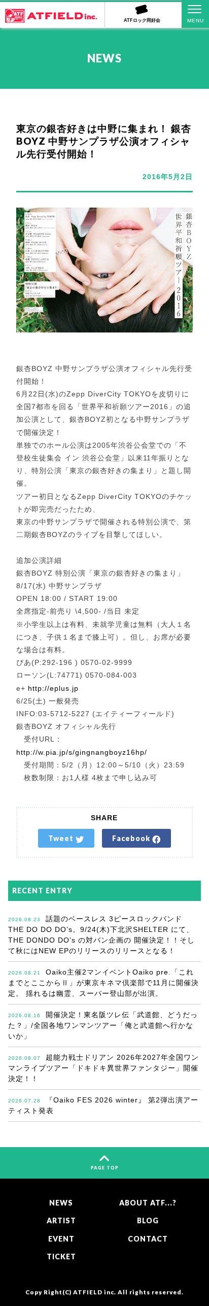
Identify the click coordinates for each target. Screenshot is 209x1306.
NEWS (61, 1202)
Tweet (62, 838)
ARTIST (61, 1220)
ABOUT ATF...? (148, 1202)
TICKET (61, 1256)
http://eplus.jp (53, 688)
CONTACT (148, 1238)
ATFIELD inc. (94, 1291)
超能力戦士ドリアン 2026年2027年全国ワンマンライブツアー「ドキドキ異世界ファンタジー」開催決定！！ (103, 1068)
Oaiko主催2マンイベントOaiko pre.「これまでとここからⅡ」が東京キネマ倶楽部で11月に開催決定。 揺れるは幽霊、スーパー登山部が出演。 (103, 982)
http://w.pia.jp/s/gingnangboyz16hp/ (81, 752)
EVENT (61, 1238)
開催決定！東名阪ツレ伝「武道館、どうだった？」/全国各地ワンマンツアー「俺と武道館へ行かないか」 (103, 1025)
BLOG (148, 1220)
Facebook (132, 838)
